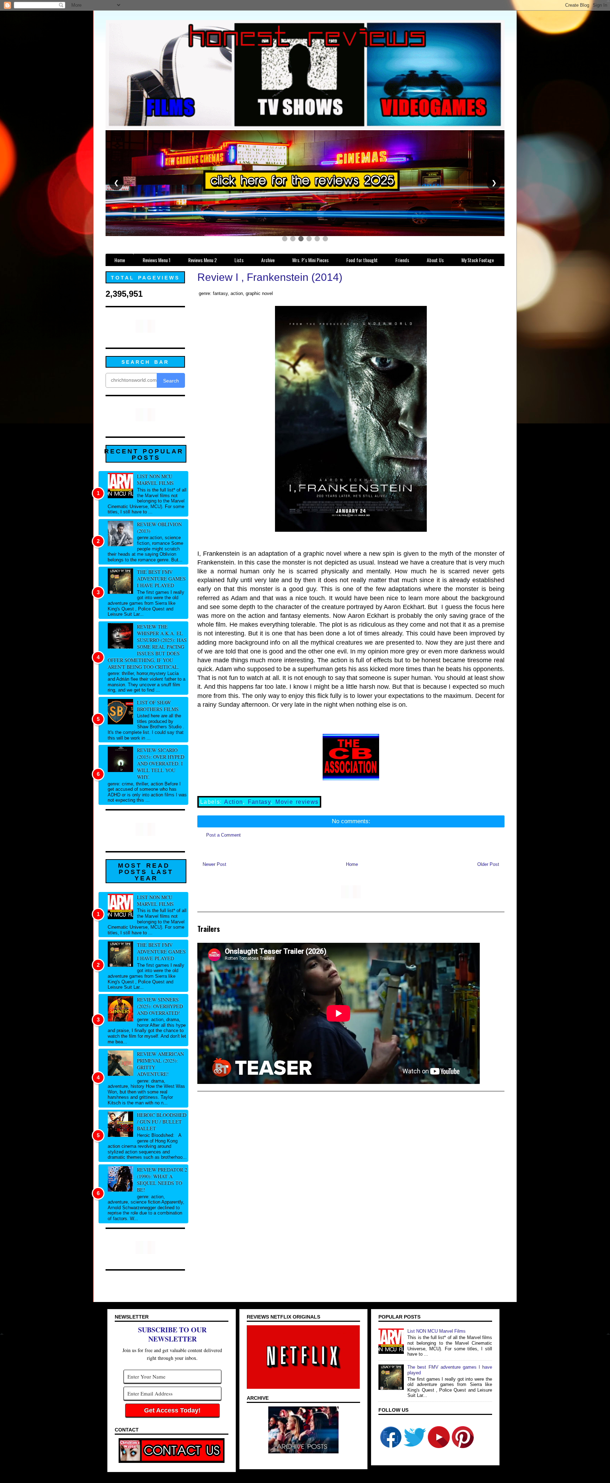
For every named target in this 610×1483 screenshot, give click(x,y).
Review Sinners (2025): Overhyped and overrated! (160, 1006)
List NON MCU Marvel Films (155, 479)
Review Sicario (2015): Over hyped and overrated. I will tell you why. (160, 763)
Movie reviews (296, 802)
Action (233, 802)
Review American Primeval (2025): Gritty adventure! (160, 1063)
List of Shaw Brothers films (158, 705)
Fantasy (259, 802)
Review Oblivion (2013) (159, 527)
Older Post (488, 864)
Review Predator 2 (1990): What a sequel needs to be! (162, 1179)
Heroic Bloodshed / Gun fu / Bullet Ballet (161, 1121)
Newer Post (214, 864)
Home (352, 864)
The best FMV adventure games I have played (161, 578)
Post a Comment (223, 835)
